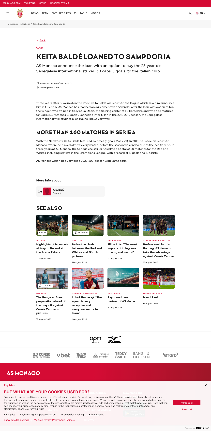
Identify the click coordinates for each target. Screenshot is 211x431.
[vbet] (63, 355)
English (8, 385)
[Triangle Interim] (101, 355)
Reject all (187, 409)
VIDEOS (95, 13)
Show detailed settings (16, 420)
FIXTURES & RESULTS (64, 13)
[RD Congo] (41, 355)
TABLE (83, 13)
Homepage (12, 24)
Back (42, 40)
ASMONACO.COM (11, 3)
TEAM (45, 13)
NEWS (35, 13)
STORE (42, 3)
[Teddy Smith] (121, 355)
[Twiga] (81, 355)
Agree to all (187, 402)
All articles (25, 24)
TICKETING (29, 3)
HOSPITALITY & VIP (60, 3)
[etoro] (170, 355)
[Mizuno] (114, 339)
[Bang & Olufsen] (141, 355)
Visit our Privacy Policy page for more (54, 420)
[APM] (95, 339)
